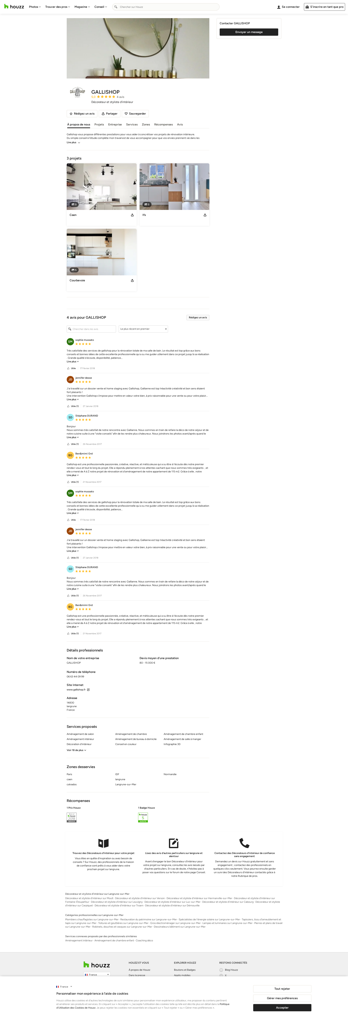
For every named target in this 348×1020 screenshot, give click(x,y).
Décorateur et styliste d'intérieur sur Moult (89, 898)
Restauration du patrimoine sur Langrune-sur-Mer (148, 919)
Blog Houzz (231, 969)
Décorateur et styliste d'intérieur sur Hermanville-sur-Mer (199, 898)
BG (70, 455)
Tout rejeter (282, 988)
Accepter (282, 1007)
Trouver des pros (56, 7)
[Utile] (68, 368)
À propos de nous (78, 124)
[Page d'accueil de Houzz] (96, 964)
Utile (73, 368)
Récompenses (163, 124)
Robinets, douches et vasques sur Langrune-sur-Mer (122, 926)
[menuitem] (35, 7)
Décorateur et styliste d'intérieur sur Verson (140, 898)
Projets (99, 124)
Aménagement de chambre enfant (114, 940)
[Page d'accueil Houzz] (14, 6)
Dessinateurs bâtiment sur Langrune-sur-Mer (180, 926)
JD (70, 379)
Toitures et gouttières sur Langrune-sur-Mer (123, 923)
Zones (146, 124)
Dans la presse (137, 975)
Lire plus (71, 142)
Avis (180, 124)
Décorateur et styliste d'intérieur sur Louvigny (117, 901)
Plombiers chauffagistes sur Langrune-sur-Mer (92, 919)
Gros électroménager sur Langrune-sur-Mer (175, 923)
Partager (111, 113)
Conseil (99, 7)
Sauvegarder (137, 113)
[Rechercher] (115, 7)
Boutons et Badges (185, 969)
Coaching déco (144, 940)
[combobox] (165, 7)
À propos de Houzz (139, 969)
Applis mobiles (182, 975)
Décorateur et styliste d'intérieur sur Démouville (172, 905)
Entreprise (115, 124)
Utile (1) (75, 406)
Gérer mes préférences (282, 998)
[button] (143, 329)
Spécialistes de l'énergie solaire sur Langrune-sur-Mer (209, 919)
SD (70, 417)
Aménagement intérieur (79, 940)
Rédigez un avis (198, 317)
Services (132, 124)
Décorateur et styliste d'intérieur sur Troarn (119, 905)
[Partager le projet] (132, 215)
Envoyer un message (249, 32)
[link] (73, 361)
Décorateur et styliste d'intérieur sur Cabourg (228, 901)
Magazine (80, 7)
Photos (33, 7)
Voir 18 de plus (75, 750)
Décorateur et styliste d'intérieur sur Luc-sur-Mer (172, 901)
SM (70, 341)
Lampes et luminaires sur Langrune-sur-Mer (227, 923)
